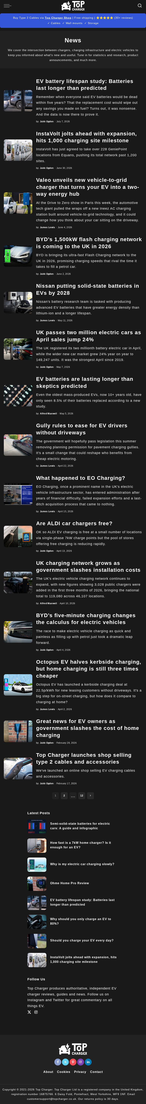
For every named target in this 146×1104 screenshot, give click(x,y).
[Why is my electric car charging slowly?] (36, 865)
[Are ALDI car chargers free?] (18, 536)
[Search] (139, 5)
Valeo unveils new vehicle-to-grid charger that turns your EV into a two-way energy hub (87, 187)
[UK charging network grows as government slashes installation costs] (18, 582)
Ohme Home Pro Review (69, 883)
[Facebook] (57, 1062)
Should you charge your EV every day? (82, 940)
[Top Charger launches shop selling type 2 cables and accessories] (18, 768)
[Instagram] (36, 1012)
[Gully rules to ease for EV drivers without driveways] (18, 445)
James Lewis (47, 227)
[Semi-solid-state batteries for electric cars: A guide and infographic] (36, 826)
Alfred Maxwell (48, 413)
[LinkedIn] (88, 1062)
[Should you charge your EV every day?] (36, 941)
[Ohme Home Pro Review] (36, 884)
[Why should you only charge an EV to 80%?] (36, 922)
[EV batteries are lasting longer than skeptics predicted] (18, 396)
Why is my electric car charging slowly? (82, 864)
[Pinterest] (73, 1062)
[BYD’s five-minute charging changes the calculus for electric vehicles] (18, 632)
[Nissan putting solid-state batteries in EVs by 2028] (18, 302)
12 (81, 795)
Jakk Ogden (47, 121)
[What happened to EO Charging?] (18, 494)
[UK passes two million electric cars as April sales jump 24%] (18, 349)
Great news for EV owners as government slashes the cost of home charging (87, 728)
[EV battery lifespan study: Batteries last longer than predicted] (18, 101)
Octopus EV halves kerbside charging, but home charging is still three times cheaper (88, 669)
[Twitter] (29, 1012)
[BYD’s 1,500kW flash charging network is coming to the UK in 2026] (18, 256)
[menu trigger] (8, 5)
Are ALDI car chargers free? (74, 523)
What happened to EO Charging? (80, 478)
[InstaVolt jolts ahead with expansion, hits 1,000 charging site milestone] (18, 150)
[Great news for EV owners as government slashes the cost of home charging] (18, 731)
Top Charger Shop (58, 17)
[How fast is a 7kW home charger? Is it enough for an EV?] (36, 845)
